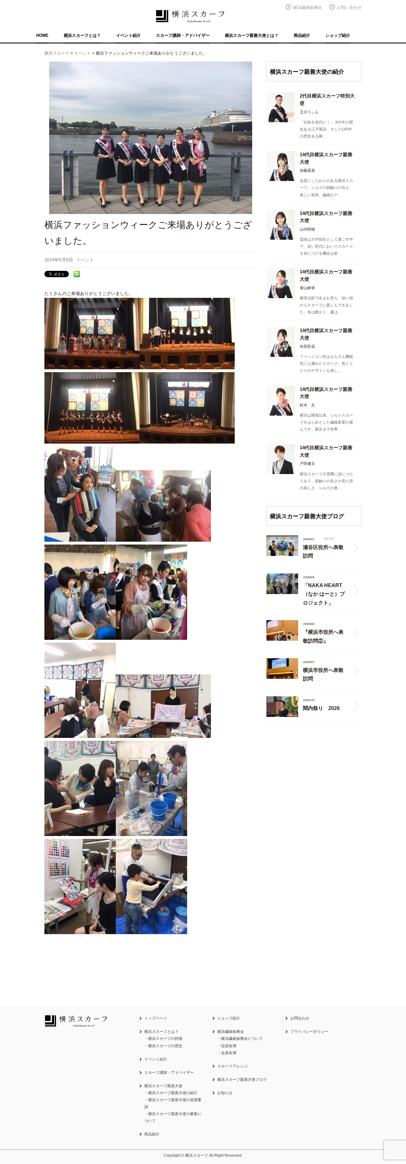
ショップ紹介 (337, 35)
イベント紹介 (128, 35)
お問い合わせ (349, 7)
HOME (42, 35)
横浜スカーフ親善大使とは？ (251, 35)
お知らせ (224, 1093)
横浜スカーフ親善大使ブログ (242, 1079)
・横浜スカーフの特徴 (163, 1038)
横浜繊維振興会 (307, 7)
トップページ (155, 1018)
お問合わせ (299, 1018)
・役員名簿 (226, 1046)
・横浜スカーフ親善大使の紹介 (171, 1093)
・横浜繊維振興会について (240, 1038)
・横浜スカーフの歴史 (163, 1046)
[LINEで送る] (77, 273)
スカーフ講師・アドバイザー (183, 35)
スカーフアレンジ (232, 1066)
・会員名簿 (226, 1053)
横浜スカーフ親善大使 (163, 1086)
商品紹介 (302, 35)
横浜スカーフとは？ (82, 35)
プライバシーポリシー (309, 1031)
